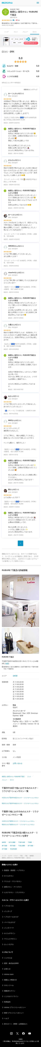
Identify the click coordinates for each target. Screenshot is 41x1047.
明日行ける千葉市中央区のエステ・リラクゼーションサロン (20, 803)
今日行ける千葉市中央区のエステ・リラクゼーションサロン (20, 797)
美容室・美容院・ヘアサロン (14, 870)
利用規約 (7, 1002)
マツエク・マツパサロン (13, 881)
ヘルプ (6, 1018)
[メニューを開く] (37, 2)
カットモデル (9, 944)
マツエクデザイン (10, 939)
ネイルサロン (9, 876)
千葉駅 (30, 842)
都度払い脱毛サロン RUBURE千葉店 (13, 858)
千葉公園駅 (21, 845)
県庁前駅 (12, 845)
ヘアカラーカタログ (11, 917)
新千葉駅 (30, 845)
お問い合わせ (17, 763)
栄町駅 (32, 856)
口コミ (12, 780)
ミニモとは (8, 958)
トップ (4, 856)
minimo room (9, 974)
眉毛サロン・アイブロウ (13, 887)
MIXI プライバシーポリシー (14, 1013)
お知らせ (7, 969)
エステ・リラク (13, 856)
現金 (14, 705)
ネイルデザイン (9, 933)
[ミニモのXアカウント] (17, 1034)
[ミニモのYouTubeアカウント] (29, 1034)
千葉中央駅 (21, 842)
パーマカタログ (9, 922)
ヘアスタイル (9, 906)
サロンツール (9, 985)
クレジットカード (19, 711)
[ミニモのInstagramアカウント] (11, 1034)
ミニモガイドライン (11, 996)
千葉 (21, 856)
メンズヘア (8, 911)
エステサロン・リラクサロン (14, 892)
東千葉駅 (4, 845)
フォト (16, 32)
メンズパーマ (9, 928)
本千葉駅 (4, 849)
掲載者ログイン (9, 991)
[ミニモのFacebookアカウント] (23, 1034)
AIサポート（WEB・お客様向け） (16, 1024)
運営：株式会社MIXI (11, 963)
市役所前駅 (13, 849)
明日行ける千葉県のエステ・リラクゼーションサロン (18, 824)
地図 (7, 663)
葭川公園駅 (12, 842)
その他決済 (17, 719)
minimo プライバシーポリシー (15, 1007)
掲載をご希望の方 (10, 980)
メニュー (25, 32)
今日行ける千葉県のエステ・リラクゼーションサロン (18, 821)
